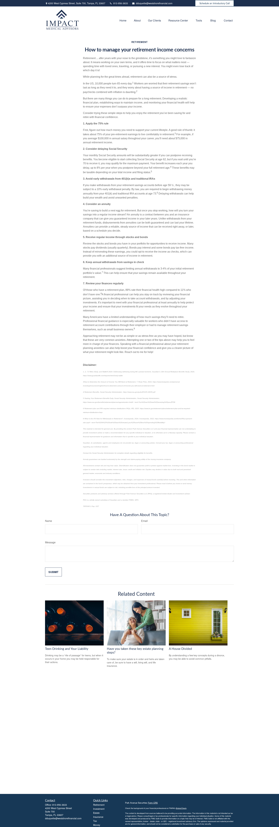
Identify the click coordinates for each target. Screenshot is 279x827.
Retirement (98, 804)
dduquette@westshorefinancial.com (154, 3)
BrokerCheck (181, 808)
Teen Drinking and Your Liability (66, 648)
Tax (95, 820)
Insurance (98, 816)
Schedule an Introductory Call (214, 3)
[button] (123, 20)
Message (50, 542)
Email (144, 521)
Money (96, 825)
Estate (96, 812)
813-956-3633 (120, 3)
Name (48, 521)
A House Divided (180, 648)
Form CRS (153, 802)
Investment (98, 808)
